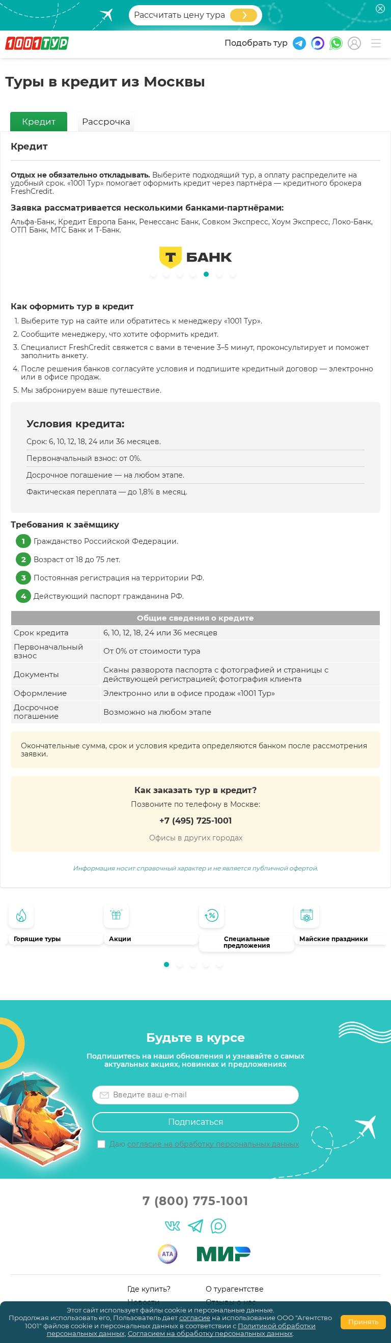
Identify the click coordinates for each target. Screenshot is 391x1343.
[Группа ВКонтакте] (172, 1226)
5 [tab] (222, 967)
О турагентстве (235, 1289)
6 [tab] (222, 277)
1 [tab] (169, 967)
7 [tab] (235, 277)
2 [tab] (182, 967)
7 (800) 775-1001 (195, 1201)
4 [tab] (209, 967)
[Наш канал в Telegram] (195, 1226)
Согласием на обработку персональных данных (210, 1333)
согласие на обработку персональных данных (213, 1144)
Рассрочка (106, 121)
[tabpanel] (52, 926)
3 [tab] (195, 967)
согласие (194, 1317)
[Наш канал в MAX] (218, 1226)
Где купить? (149, 1289)
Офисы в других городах (195, 837)
